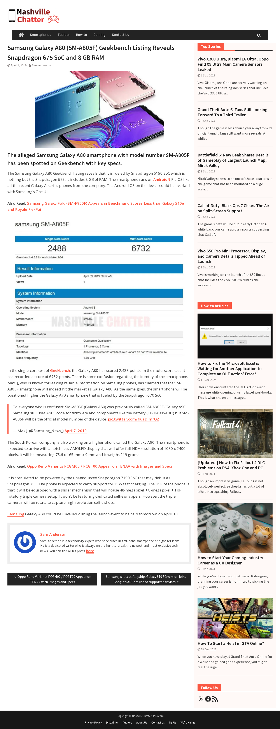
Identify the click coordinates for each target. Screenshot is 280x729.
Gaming (99, 34)
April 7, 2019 (76, 430)
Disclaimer (112, 722)
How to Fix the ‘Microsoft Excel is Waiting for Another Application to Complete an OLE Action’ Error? (230, 368)
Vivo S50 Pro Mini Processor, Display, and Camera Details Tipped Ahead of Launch (232, 256)
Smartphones (40, 34)
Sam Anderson (41, 65)
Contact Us (120, 34)
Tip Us (172, 722)
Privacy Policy (93, 722)
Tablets (64, 34)
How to (81, 34)
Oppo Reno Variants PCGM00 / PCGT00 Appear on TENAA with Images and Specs (100, 466)
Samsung (15, 513)
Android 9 (161, 179)
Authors (127, 722)
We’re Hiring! (187, 722)
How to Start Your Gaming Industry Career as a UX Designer (230, 560)
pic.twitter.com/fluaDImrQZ (133, 419)
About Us (141, 722)
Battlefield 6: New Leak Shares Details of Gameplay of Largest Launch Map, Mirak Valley (233, 160)
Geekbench (60, 370)
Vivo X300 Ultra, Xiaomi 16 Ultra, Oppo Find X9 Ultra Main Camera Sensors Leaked (233, 64)
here (90, 550)
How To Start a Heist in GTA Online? (231, 643)
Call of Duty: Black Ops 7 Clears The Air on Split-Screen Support (233, 208)
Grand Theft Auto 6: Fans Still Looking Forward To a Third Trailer (233, 112)
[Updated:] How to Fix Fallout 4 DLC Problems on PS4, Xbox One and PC (231, 465)
